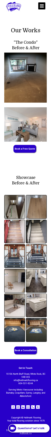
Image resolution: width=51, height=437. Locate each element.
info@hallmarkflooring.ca (26, 380)
